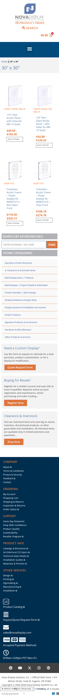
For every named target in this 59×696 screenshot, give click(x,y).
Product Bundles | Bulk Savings (20, 292)
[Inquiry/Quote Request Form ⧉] (6, 614)
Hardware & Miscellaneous (18, 329)
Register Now (16, 403)
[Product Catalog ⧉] (6, 602)
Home (4, 61)
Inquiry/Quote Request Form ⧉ (21, 620)
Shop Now (14, 442)
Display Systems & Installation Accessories (25, 307)
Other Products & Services (18, 337)
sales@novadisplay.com (17, 632)
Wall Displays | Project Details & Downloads (26, 285)
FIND (51, 245)
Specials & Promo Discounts (18, 262)
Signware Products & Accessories (21, 322)
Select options (13, 139)
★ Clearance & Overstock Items (20, 270)
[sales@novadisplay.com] (6, 627)
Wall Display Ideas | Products (19, 277)
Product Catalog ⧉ (14, 607)
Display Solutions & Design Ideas (21, 299)
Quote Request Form (20, 367)
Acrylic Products (12, 314)
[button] (29, 49)
